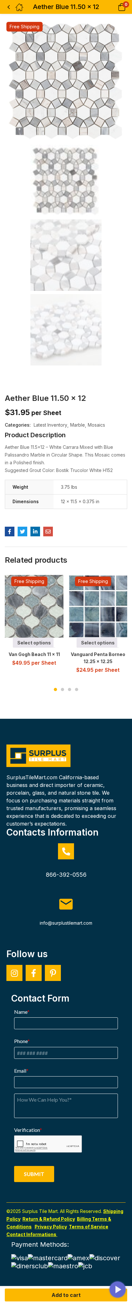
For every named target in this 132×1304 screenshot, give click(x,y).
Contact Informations (31, 1234)
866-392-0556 (66, 874)
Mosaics (96, 425)
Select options (34, 642)
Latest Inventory (50, 425)
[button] (114, 7)
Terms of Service (88, 1226)
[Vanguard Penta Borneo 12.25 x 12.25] (100, 606)
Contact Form (40, 998)
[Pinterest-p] (53, 973)
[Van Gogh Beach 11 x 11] (36, 606)
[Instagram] (14, 973)
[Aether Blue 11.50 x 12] (9, 531)
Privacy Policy (51, 1226)
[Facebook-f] (34, 973)
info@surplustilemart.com (66, 923)
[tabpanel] (34, 623)
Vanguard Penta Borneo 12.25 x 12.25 (98, 658)
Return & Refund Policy (48, 1219)
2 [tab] (62, 689)
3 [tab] (69, 689)
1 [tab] (55, 689)
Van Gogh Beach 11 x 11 (34, 654)
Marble (77, 425)
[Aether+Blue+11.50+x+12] (22, 531)
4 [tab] (76, 689)
